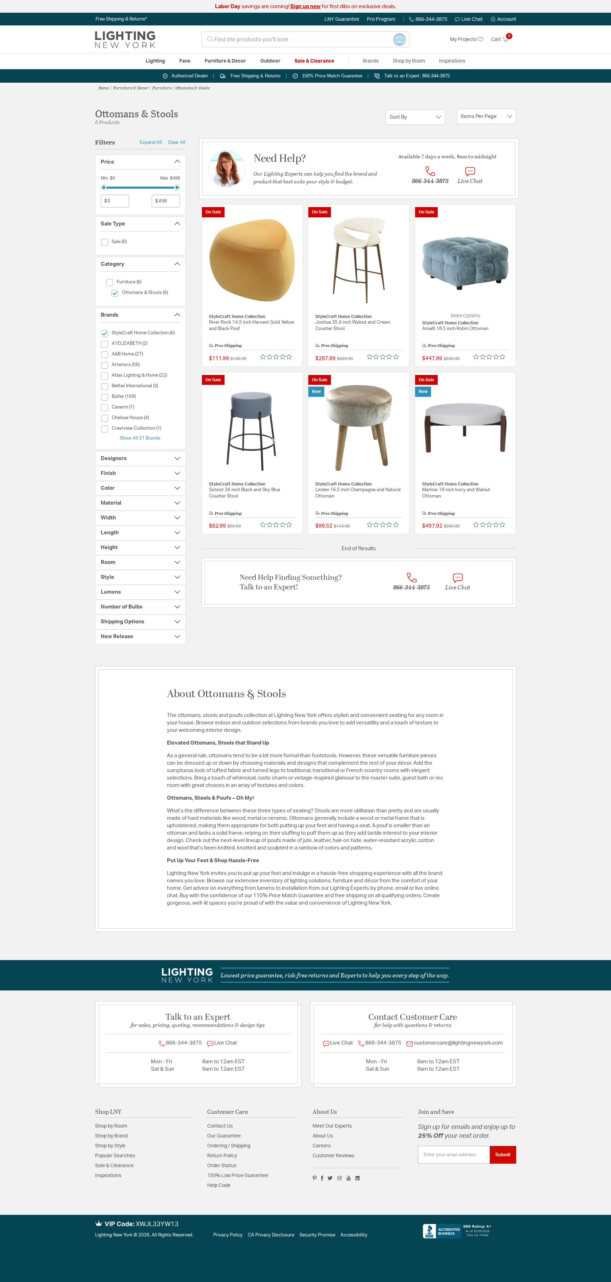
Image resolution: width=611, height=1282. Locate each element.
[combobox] (305, 39)
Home (103, 87)
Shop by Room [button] (409, 61)
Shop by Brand (111, 1136)
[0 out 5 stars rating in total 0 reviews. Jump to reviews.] (277, 357)
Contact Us (220, 1126)
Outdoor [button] (270, 61)
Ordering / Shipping (228, 1145)
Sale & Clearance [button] (314, 61)
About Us (323, 1136)
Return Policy (222, 1155)
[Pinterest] (315, 1178)
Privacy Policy (228, 1235)
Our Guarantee (224, 1136)
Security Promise (317, 1235)
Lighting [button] (155, 61)
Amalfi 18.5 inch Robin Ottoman (455, 329)
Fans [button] (185, 61)
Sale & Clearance (114, 1165)
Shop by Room (111, 1126)
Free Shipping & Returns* (121, 19)
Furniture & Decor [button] (225, 61)
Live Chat (472, 19)
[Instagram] (339, 1178)
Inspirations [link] (452, 61)
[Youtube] (349, 1178)
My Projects (464, 39)
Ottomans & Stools (192, 87)
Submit (503, 1154)
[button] (503, 19)
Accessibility (354, 1235)
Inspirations (108, 1175)
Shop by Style (110, 1145)
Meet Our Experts (332, 1126)
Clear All (176, 142)
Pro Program (381, 19)
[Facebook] (322, 1178)
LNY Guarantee (342, 19)
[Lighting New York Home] (125, 39)
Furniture (161, 87)
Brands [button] (371, 61)
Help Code (219, 1185)
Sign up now (305, 6)
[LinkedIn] (357, 1178)
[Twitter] (330, 1178)
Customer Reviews (333, 1155)
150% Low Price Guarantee (237, 1175)
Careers (322, 1145)
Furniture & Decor (131, 87)
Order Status (221, 1165)
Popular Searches (115, 1155)
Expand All (151, 142)
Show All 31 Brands (140, 438)
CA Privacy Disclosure (271, 1235)
